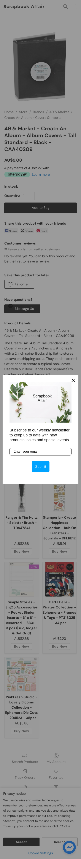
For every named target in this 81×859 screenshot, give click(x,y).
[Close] (73, 380)
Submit (40, 466)
